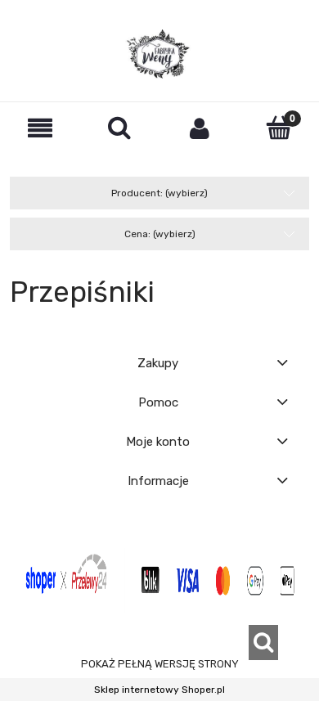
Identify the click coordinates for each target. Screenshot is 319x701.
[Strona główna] (159, 54)
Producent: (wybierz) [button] (159, 193)
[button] (40, 128)
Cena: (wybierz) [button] (159, 234)
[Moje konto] (200, 128)
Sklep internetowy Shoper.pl (159, 689)
